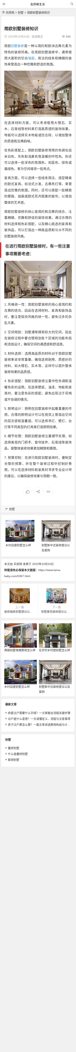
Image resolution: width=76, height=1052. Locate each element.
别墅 (21, 12)
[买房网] (37, 5)
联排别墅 (13, 759)
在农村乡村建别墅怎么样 (54, 650)
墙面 (31, 58)
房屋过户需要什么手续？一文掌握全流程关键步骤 (39, 713)
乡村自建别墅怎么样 (18, 545)
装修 (20, 46)
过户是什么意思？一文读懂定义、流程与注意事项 (39, 718)
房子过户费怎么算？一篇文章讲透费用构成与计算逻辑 (39, 724)
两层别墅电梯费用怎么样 (19, 650)
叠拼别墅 (13, 748)
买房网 (10, 12)
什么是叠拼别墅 (18, 753)
